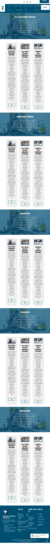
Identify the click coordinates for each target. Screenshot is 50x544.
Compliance (40, 524)
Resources (40, 525)
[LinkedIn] (30, 2)
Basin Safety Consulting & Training (31, 518)
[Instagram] (27, 2)
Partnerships (41, 521)
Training (9, 5)
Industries (10, 9)
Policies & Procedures (27, 5)
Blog (26, 9)
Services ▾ (20, 5)
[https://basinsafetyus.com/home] (2, 8)
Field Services (41, 519)
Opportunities (19, 9)
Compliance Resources (37, 5)
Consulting (15, 5)
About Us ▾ (36, 9)
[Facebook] (24, 2)
